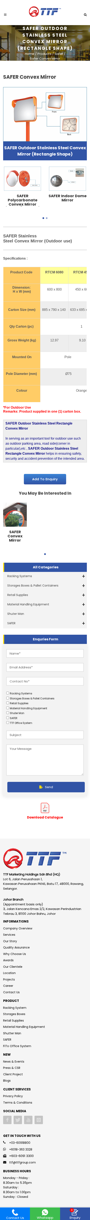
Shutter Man (12, 1033)
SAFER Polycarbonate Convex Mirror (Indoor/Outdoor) (22, 202)
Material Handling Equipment (28, 604)
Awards (8, 960)
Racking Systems (19, 576)
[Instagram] (39, 1120)
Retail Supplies (17, 595)
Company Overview (17, 928)
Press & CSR (11, 1068)
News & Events (13, 1061)
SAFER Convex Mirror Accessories (15, 538)
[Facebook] (7, 1120)
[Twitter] (18, 1120)
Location (9, 973)
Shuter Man (15, 614)
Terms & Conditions (17, 1102)
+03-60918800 (19, 1143)
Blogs (7, 1080)
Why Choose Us (14, 954)
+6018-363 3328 (20, 1149)
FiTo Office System (17, 1046)
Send (49, 787)
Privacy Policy (13, 1096)
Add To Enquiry (45, 479)
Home (29, 53)
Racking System (14, 1008)
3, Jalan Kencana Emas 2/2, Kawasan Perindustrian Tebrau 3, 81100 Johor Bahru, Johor (42, 911)
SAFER (11, 623)
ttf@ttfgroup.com (22, 1162)
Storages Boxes (14, 1014)
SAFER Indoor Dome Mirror (68, 198)
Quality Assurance (16, 947)
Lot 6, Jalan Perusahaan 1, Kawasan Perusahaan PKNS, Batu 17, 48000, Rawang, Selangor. (43, 884)
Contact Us (11, 992)
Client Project (13, 1074)
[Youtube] (28, 1120)
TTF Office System (21, 723)
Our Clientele (12, 967)
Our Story (10, 941)
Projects (9, 979)
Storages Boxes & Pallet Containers (32, 585)
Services (9, 935)
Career (8, 986)
